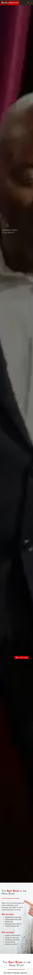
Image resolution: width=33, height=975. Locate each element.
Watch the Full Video (22, 657)
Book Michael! (24, 663)
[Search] (28, 2)
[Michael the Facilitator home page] (9, 2)
